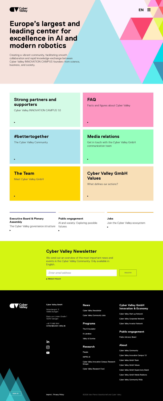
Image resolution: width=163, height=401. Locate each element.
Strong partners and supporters (35, 102)
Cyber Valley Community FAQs (131, 380)
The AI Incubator (89, 329)
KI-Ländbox (87, 334)
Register (128, 273)
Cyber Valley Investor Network (131, 323)
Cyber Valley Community (128, 350)
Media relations (103, 136)
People (85, 352)
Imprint (49, 394)
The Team (24, 173)
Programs (89, 323)
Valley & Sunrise (89, 339)
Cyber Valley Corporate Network (131, 319)
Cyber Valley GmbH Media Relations (133, 375)
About (123, 345)
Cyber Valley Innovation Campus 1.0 (132, 355)
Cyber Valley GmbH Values (107, 176)
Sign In (15, 393)
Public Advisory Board (127, 337)
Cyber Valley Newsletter (92, 310)
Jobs (110, 218)
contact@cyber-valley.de (56, 326)
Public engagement (70, 218)
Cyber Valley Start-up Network (131, 314)
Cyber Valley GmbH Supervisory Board (134, 370)
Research (89, 346)
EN (141, 10)
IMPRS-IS (86, 357)
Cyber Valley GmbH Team (129, 360)
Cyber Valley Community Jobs (94, 315)
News (86, 305)
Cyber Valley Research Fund (93, 369)
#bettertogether (31, 136)
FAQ (91, 99)
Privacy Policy (54, 279)
